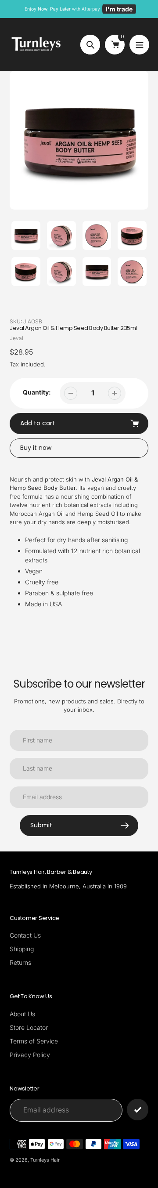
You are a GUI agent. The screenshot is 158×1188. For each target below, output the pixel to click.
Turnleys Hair (45, 1160)
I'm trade (119, 9)
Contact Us (25, 935)
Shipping (22, 949)
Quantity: (37, 392)
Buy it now (35, 447)
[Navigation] (139, 44)
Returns (20, 962)
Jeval (16, 338)
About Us (22, 1014)
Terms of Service (34, 1041)
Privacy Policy (30, 1054)
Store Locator (29, 1027)
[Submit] (137, 1109)
